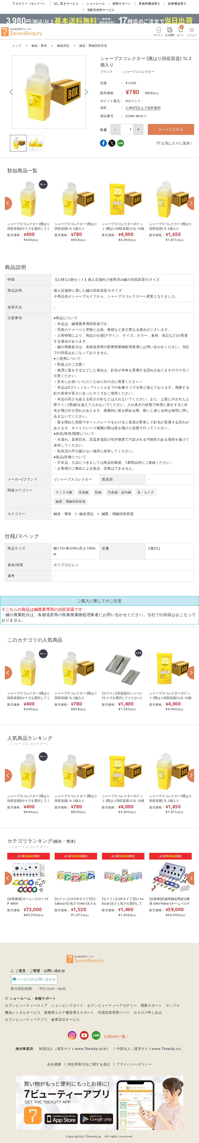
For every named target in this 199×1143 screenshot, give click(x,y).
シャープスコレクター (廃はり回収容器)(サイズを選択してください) (28, 228)
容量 (105, 548)
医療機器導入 (177, 3)
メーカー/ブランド (22, 479)
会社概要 (54, 1064)
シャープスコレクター (139, 71)
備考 (11, 576)
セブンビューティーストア (26, 1005)
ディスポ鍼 (64, 492)
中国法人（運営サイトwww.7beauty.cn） (150, 1049)
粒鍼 (98, 492)
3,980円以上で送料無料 (143, 107)
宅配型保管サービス (101, 9)
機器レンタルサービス (23, 1012)
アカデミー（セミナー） (29, 3)
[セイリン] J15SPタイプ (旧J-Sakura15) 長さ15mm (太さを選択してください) (75, 903)
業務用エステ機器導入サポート (69, 1012)
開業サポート (122, 3)
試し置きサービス (66, 3)
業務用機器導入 (149, 3)
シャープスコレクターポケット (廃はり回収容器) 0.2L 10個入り (123, 228)
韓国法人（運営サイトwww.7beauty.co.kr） (74, 1049)
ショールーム (95, 3)
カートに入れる (170, 129)
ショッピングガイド (67, 1005)
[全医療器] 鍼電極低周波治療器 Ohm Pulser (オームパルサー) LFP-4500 (169, 903)
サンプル (173, 1005)
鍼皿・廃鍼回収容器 (70, 501)
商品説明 (15, 290)
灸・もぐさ (145, 492)
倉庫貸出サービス (65, 1019)
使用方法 (15, 307)
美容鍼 (84, 492)
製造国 (107, 479)
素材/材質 (15, 565)
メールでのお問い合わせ (36, 979)
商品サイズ (16, 548)
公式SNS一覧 (114, 1036)
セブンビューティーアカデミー (112, 1005)
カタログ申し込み (147, 1012)
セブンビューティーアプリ (26, 1019)
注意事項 (15, 318)
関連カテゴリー (20, 490)
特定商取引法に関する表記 (88, 1064)
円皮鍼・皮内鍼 (119, 492)
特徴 (11, 279)
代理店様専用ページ (114, 1012)
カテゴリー (16, 514)
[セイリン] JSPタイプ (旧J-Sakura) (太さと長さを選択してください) (122, 903)
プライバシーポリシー (134, 1064)
